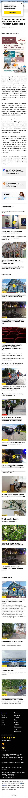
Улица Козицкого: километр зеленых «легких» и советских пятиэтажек (12, 640)
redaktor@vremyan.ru (9, 777)
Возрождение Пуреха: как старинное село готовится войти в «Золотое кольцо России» (14, 600)
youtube (4, 738)
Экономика (17, 715)
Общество (16, 717)
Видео (3, 724)
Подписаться (12, 12)
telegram (7, 738)
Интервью (4, 717)
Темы (3, 722)
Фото (3, 719)
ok (9, 738)
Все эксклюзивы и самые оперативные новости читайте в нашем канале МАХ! (15, 171)
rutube (11, 738)
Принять (14, 795)
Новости (4, 712)
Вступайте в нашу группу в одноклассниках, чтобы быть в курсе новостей (15, 185)
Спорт (15, 719)
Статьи (3, 715)
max (14, 738)
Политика (16, 712)
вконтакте (2, 738)
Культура (16, 722)
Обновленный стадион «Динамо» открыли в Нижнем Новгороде (14, 668)
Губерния (16, 724)
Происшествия (17, 727)
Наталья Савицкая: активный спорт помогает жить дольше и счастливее (12, 697)
